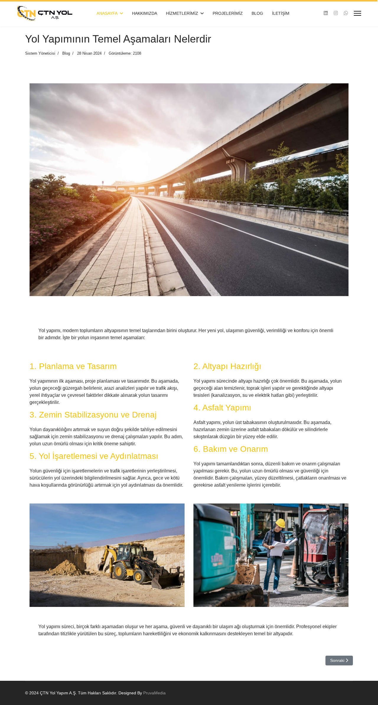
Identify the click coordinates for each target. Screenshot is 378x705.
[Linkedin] (326, 13)
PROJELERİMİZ (228, 13)
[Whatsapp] (346, 13)
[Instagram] (336, 13)
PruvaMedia (154, 693)
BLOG (257, 13)
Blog (66, 53)
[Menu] (357, 13)
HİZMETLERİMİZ (182, 13)
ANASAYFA (107, 13)
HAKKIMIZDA (144, 13)
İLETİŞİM (280, 13)
